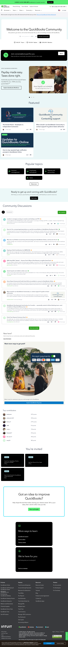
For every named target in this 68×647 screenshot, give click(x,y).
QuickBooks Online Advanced (5, 590)
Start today (34, 198)
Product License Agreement (42, 595)
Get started (7, 10)
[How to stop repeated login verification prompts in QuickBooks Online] (17, 145)
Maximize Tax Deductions (24, 590)
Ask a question (62, 212)
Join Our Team (4, 633)
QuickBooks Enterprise (6, 601)
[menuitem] (21, 10)
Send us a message (22, 568)
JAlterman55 (9, 285)
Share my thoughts (34, 509)
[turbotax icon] (31, 627)
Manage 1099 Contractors (24, 614)
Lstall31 (8, 254)
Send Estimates (22, 598)
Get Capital (21, 619)
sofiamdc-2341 (10, 299)
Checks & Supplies (5, 606)
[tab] (29, 97)
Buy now (50, 2)
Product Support (40, 587)
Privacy (57, 631)
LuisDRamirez (10, 244)
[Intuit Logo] (6, 627)
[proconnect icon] (39, 627)
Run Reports (21, 595)
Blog (37, 593)
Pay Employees (21, 617)
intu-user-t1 (9, 436)
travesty (8, 234)
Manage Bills (21, 603)
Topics (14, 10)
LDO (8, 223)
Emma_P (9, 421)
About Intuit (3, 631)
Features (20, 582)
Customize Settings (60, 643)
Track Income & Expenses (24, 585)
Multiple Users (21, 606)
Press (2, 635)
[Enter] (19, 36)
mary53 (8, 440)
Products (3, 582)
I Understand (48, 643)
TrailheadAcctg (10, 311)
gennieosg (9, 265)
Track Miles (21, 593)
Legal (53, 631)
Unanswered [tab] (9, 212)
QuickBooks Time (5, 611)
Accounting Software (23, 622)
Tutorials (38, 590)
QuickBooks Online (5, 585)
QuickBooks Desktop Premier (8, 598)
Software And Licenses (6, 638)
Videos (21, 10)
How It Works (25, 6)
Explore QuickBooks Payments (34, 402)
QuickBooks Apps (40, 601)
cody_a (8, 429)
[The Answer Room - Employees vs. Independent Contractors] (17, 120)
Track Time (20, 609)
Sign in (61, 53)
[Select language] (59, 10)
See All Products (4, 614)
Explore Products (34, 6)
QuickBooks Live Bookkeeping (5, 593)
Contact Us (38, 598)
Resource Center (40, 585)
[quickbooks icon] (23, 627)
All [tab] (3, 212)
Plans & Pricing (16, 6)
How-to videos (21, 539)
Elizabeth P (9, 433)
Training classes (22, 542)
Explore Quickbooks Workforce (11, 87)
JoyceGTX (9, 275)
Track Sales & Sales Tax (23, 601)
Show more (34, 184)
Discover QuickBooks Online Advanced (46, 14)
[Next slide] (65, 79)
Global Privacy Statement (28, 642)
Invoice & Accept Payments (24, 587)
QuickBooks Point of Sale (7, 609)
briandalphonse (10, 321)
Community (29, 10)
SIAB (8, 425)
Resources (38, 10)
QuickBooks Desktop (6, 595)
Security (62, 631)
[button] (1, 10)
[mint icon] (48, 627)
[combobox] (26, 36)
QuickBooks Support (23, 536)
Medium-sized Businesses (7, 603)
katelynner (9, 414)
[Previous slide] (31, 79)
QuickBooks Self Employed (7, 587)
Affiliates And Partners (6, 636)
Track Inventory (22, 611)
